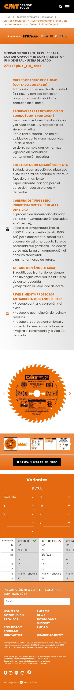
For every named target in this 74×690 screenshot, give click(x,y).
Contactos (13, 635)
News (41, 615)
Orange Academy (50, 635)
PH (41, 506)
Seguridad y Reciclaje (13, 629)
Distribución (14, 615)
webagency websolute (20, 682)
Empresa (43, 611)
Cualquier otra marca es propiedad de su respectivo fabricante (27, 661)
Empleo (42, 627)
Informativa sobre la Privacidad (15, 663)
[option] (37, 393)
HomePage (11, 611)
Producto (10, 497)
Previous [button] (4, 394)
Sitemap (43, 663)
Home (7, 17)
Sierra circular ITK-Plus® (38, 462)
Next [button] (70, 394)
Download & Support (47, 621)
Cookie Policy (33, 663)
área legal (12, 619)
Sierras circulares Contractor (35, 17)
